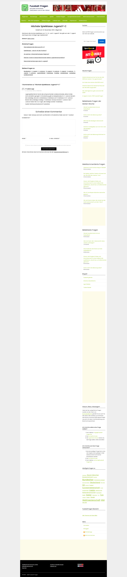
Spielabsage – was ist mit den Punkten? (35, 50)
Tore (101, 495)
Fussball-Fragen (39, 6)
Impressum (73, 20)
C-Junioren (41, 71)
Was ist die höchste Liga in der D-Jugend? (36, 61)
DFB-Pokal (103, 482)
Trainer (88, 497)
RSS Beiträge (88, 532)
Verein (92, 497)
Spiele (83, 495)
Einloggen (86, 528)
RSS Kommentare (90, 535)
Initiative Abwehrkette (89, 281)
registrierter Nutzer (93, 438)
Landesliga (72, 73)
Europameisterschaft (74, 16)
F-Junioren (32, 73)
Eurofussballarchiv (87, 414)
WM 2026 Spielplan (33, 20)
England (91, 485)
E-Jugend (63, 71)
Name (24, 138)
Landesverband (28, 75)
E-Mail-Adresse (54, 138)
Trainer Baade (87, 287)
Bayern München (93, 475)
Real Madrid (98, 492)
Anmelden (86, 525)
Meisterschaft (99, 490)
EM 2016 (87, 485)
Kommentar (26, 118)
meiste (92, 490)
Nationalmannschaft (89, 492)
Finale (101, 487)
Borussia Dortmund (87, 477)
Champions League (99, 480)
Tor (98, 495)
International (101, 16)
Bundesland (27, 71)
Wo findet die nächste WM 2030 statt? (93, 82)
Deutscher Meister (85, 482)
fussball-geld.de (87, 277)
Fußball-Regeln (60, 16)
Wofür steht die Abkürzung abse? (92, 115)
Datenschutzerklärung (60, 152)
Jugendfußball (41, 73)
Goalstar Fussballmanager (56, 564)
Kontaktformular (92, 436)
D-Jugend (49, 71)
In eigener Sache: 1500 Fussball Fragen (92, 96)
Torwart (84, 497)
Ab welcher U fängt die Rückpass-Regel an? (36, 54)
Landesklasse (64, 73)
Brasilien (95, 477)
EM (83, 485)
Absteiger (84, 475)
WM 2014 (84, 502)
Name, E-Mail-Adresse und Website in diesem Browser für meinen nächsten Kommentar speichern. (49, 145)
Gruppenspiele (85, 490)
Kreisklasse (50, 73)
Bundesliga (33, 16)
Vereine (23, 20)
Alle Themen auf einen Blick (89, 515)
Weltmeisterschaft (88, 16)
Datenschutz (83, 20)
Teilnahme (94, 495)
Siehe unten (30, 38)
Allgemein (25, 16)
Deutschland (43, 16)
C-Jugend (34, 71)
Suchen (102, 41)
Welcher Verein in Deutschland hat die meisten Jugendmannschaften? (44, 57)
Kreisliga (56, 73)
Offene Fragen (46, 20)
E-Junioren (70, 71)
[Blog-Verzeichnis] (80, 566)
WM (103, 500)
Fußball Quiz (56, 20)
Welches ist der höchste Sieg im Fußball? (94, 167)
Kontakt (65, 20)
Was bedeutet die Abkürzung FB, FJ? (34, 47)
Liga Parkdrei (86, 284)
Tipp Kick (24, 568)
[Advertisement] (93, 151)
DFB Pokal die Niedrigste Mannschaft (93, 121)
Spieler (52, 16)
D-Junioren (56, 71)
